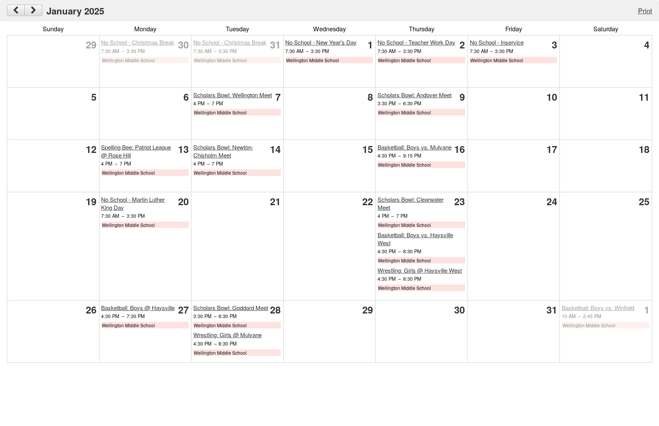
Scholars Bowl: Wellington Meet (232, 95)
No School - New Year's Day (321, 42)
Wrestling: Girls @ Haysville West (420, 270)
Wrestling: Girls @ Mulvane (227, 335)
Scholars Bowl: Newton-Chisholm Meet (223, 151)
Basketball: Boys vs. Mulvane (415, 147)
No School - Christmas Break (137, 42)
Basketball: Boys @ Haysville (138, 308)
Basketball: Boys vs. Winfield (598, 308)
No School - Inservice (497, 42)
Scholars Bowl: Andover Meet (415, 95)
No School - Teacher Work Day (416, 42)
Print (645, 10)
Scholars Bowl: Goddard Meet (230, 308)
